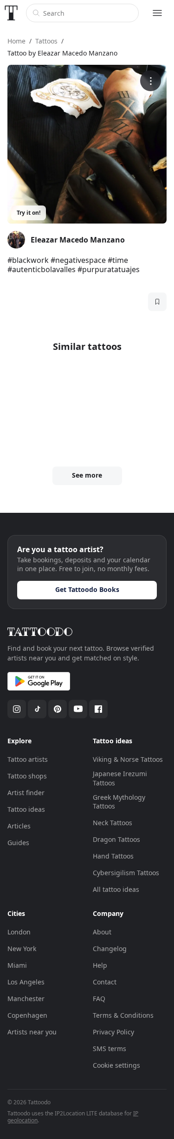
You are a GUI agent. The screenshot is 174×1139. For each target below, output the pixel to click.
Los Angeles (26, 981)
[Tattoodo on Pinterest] (57, 709)
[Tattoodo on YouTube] (78, 709)
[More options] (150, 80)
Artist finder (26, 792)
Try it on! (28, 213)
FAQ (99, 998)
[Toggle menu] (157, 13)
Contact (104, 981)
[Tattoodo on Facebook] (98, 709)
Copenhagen (27, 1015)
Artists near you (32, 1031)
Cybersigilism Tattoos (126, 872)
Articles (19, 826)
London (19, 931)
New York (21, 948)
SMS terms (109, 1048)
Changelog (110, 948)
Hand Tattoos (113, 856)
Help (100, 965)
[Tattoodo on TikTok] (37, 709)
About (102, 931)
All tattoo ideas (116, 889)
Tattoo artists (27, 759)
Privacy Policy (113, 1031)
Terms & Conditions (123, 1015)
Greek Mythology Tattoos (119, 802)
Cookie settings (116, 1065)
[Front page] (11, 13)
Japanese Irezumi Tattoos (120, 778)
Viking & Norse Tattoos (128, 759)
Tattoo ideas (26, 809)
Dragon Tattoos (116, 839)
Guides (18, 842)
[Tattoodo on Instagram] (16, 709)
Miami (17, 965)
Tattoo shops (27, 776)
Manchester (26, 998)
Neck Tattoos (112, 822)
